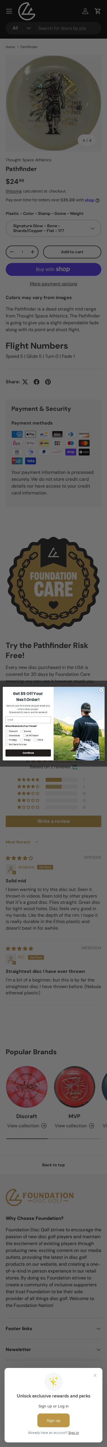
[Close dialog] (101, 690)
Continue (28, 752)
